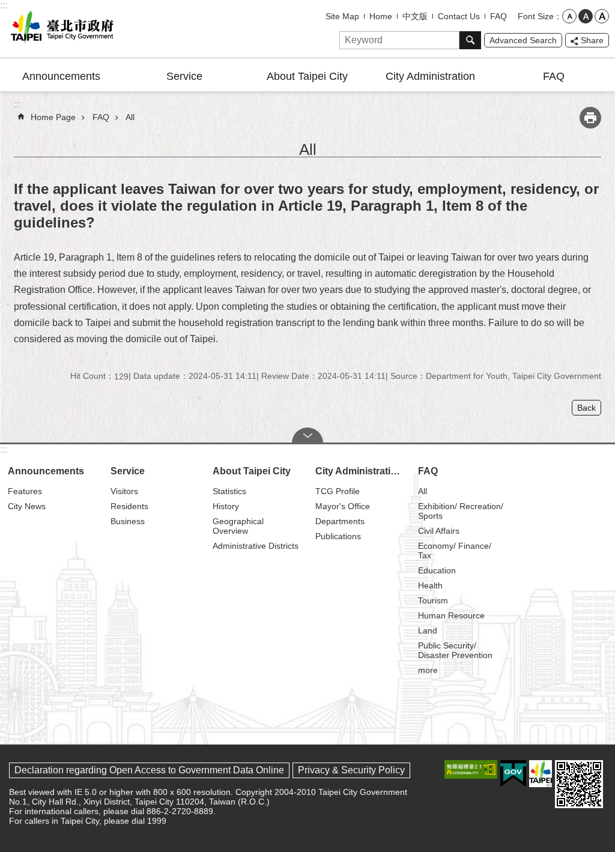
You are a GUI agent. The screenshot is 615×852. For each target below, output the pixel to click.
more (428, 670)
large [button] (602, 16)
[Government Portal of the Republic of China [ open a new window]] (513, 774)
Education (437, 570)
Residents (129, 506)
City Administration (430, 76)
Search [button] (470, 40)
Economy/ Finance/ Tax (454, 550)
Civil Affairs (438, 531)
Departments (340, 521)
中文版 (415, 16)
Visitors (124, 491)
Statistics (229, 491)
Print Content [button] (590, 117)
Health (430, 585)
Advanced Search (523, 40)
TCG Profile (337, 491)
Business (128, 521)
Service (184, 76)
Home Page (53, 117)
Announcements (61, 76)
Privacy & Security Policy (351, 770)
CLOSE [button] (307, 435)
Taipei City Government (60, 29)
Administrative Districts (255, 546)
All (130, 117)
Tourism (433, 600)
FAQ (498, 16)
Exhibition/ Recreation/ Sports (460, 511)
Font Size (536, 16)
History (226, 506)
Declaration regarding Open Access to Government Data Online (149, 770)
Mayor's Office (342, 506)
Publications (338, 536)
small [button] (569, 16)
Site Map (342, 16)
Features (25, 491)
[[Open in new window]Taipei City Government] (540, 773)
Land (427, 630)
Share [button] (592, 40)
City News (27, 506)
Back (586, 407)
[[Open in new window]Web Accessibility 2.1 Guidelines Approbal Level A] (470, 769)
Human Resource (451, 615)
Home (380, 16)
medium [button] (585, 16)
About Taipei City (307, 76)
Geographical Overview (238, 526)
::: (3, 5)
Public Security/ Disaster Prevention (455, 650)
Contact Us (459, 16)
